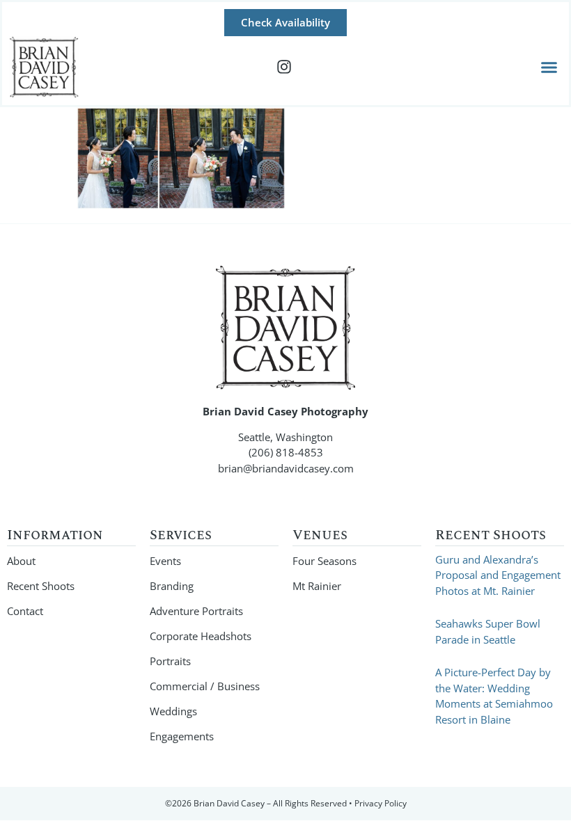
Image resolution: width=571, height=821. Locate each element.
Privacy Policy (380, 803)
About (21, 561)
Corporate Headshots (200, 636)
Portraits (170, 661)
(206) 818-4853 (286, 452)
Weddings (173, 711)
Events (165, 561)
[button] (549, 67)
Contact (25, 611)
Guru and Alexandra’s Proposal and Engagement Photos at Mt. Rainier (498, 575)
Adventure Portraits (196, 611)
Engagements (182, 736)
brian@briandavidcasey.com (286, 468)
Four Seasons (324, 561)
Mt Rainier (316, 586)
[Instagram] (284, 66)
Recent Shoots (41, 586)
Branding (172, 586)
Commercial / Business (205, 686)
